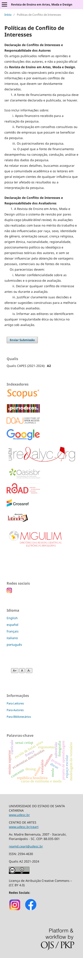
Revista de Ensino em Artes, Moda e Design (41, 4)
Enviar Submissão (22, 340)
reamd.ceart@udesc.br (26, 846)
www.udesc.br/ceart (24, 827)
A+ (15, 670)
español (12, 625)
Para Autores (15, 710)
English (12, 618)
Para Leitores (15, 703)
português (14, 644)
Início (8, 15)
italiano (12, 638)
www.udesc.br (19, 815)
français (13, 631)
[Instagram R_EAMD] (15, 910)
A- (29, 670)
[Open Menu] (4, 4)
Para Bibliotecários (19, 717)
